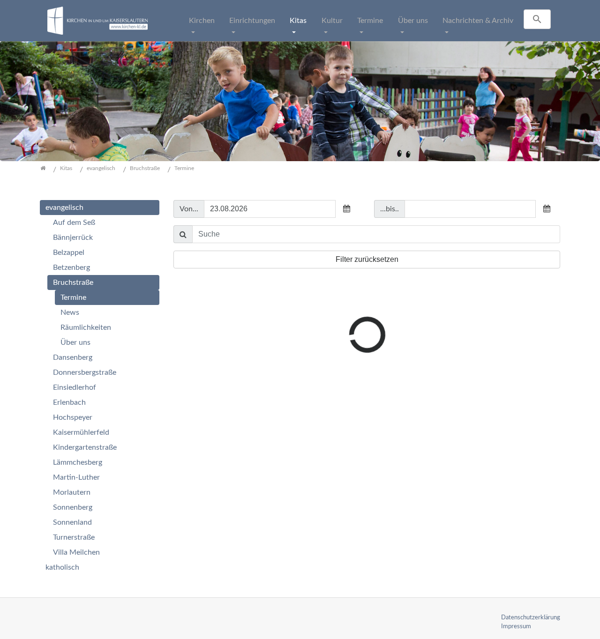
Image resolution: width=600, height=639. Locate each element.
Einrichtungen (252, 20)
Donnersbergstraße (84, 372)
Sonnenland (72, 522)
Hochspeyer (72, 417)
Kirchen (202, 20)
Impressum (516, 626)
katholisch (62, 567)
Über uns (413, 20)
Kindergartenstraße (85, 447)
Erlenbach (69, 402)
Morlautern (71, 492)
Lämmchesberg (77, 462)
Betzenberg (71, 267)
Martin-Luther (76, 477)
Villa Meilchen (76, 552)
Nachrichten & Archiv (477, 20)
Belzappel (68, 252)
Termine (370, 20)
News (69, 312)
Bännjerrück (73, 237)
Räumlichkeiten (85, 327)
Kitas (298, 20)
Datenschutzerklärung (530, 617)
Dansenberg (72, 357)
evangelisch (64, 207)
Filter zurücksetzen (367, 259)
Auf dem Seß (74, 222)
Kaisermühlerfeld (81, 432)
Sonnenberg (72, 507)
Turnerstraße (74, 537)
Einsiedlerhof (74, 387)
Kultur (332, 20)
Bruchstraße (73, 282)
